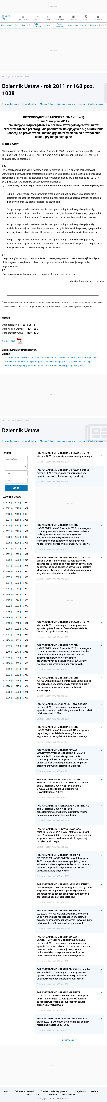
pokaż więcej (68, 1040)
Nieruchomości (81, 25)
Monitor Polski (46, 104)
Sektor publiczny (37, 25)
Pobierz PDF (8, 341)
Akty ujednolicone (10, 104)
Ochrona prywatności (25, 1091)
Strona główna (8, 77)
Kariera (94, 1091)
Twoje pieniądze (59, 25)
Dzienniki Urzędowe (66, 104)
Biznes (25, 25)
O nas (7, 1091)
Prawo (48, 25)
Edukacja (94, 25)
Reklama (53, 1094)
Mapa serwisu (68, 1094)
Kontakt (39, 1094)
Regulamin (80, 1091)
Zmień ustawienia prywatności (55, 1091)
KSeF (103, 25)
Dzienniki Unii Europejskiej (91, 104)
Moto (69, 25)
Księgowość (6, 25)
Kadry (17, 25)
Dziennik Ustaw (22, 77)
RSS (28, 1094)
